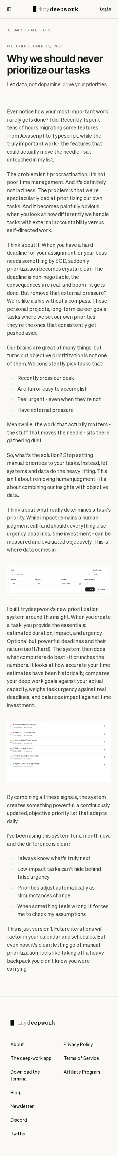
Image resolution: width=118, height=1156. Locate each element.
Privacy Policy (78, 1045)
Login (105, 8)
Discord (18, 1120)
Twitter (18, 1134)
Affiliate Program (82, 1072)
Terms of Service (81, 1058)
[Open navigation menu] (9, 9)
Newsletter (22, 1106)
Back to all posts (32, 30)
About (17, 1045)
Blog (15, 1093)
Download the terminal (25, 1075)
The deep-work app (30, 1058)
